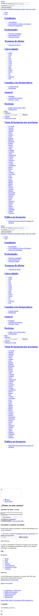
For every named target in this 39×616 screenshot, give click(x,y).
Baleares (10, 140)
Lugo (10, 179)
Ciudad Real (12, 155)
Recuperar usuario (19, 9)
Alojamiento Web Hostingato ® (23, 600)
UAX (10, 65)
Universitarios (12, 22)
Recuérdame (7, 517)
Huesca (10, 169)
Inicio (6, 12)
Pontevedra (11, 192)
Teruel (10, 204)
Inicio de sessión (6, 7)
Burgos (10, 145)
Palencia (10, 191)
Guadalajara (12, 165)
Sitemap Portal (9, 595)
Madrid (10, 181)
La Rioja (11, 172)
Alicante (10, 128)
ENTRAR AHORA (6, 521)
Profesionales (11, 29)
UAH (10, 63)
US (9, 73)
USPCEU (11, 77)
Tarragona (11, 201)
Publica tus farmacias (15, 217)
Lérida (10, 177)
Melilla (10, 184)
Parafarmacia (12, 88)
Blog (6, 111)
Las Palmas (11, 174)
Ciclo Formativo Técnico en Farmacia (19, 24)
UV (9, 75)
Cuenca (10, 158)
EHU (10, 68)
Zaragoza (11, 213)
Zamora (10, 211)
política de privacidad (7, 535)
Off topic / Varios (13, 100)
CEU (9, 66)
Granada (10, 164)
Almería (10, 131)
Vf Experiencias (10, 565)
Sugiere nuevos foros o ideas (16, 108)
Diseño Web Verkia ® (7, 600)
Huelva (10, 167)
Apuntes (7, 116)
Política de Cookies (10, 594)
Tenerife (10, 203)
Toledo (10, 206)
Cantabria (11, 150)
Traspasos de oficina (14, 41)
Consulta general (13, 86)
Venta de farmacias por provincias (21, 122)
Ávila (10, 136)
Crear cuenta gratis (17, 521)
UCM (10, 61)
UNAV (10, 70)
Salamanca (11, 194)
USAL (10, 72)
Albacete (11, 129)
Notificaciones (12, 109)
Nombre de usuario (6, 3)
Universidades (11, 49)
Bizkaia (10, 143)
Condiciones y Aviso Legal (13, 590)
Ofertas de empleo (13, 37)
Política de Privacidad (11, 592)
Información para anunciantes (9, 580)
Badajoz (10, 138)
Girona (10, 162)
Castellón (11, 152)
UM (9, 78)
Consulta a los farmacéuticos (18, 82)
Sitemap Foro (9, 597)
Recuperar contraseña (7, 9)
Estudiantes (10, 18)
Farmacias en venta (10, 118)
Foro (6, 14)
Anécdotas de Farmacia (15, 98)
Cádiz (10, 148)
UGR (10, 55)
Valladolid (11, 209)
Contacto (8, 569)
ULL (9, 58)
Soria (9, 199)
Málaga (10, 182)
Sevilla (10, 198)
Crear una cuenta (30, 9)
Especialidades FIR (14, 35)
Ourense (10, 189)
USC (9, 60)
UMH (10, 53)
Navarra (10, 187)
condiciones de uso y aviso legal (25, 533)
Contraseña (4, 5)
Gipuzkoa (11, 160)
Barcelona (11, 141)
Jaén (9, 170)
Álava (10, 133)
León (9, 175)
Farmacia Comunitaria (15, 33)
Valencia (10, 208)
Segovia (10, 196)
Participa (9, 103)
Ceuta (10, 153)
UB (9, 56)
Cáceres (10, 146)
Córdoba (11, 157)
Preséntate (11, 96)
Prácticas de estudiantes (15, 25)
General (8, 92)
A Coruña (11, 126)
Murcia (10, 186)
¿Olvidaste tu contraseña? (8, 519)
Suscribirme (24, 537)
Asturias (10, 135)
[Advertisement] (19, 469)
